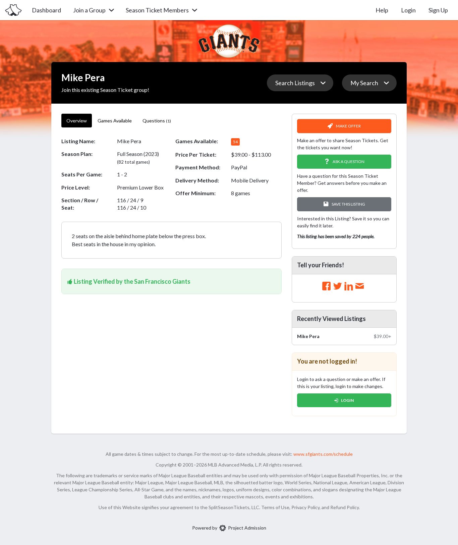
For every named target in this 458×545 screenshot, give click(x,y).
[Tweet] (337, 286)
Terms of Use (275, 507)
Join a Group (89, 10)
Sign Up (438, 10)
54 (235, 141)
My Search (364, 83)
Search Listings (295, 83)
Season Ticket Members (157, 10)
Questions (156, 120)
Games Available (115, 120)
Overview (76, 120)
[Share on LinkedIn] (348, 286)
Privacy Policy (305, 507)
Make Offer (348, 125)
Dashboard (46, 10)
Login (408, 10)
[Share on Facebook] (326, 286)
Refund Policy (344, 507)
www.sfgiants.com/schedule (323, 454)
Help (382, 10)
